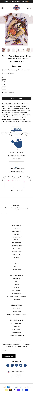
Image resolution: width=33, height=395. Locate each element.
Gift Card (16, 287)
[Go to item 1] (4, 50)
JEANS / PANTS (16, 237)
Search (17, 284)
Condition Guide (16, 311)
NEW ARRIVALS (16, 225)
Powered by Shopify (17, 377)
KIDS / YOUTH (16, 254)
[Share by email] (21, 190)
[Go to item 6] (28, 50)
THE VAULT (16, 249)
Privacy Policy (16, 293)
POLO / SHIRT (16, 243)
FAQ (16, 281)
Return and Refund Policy (16, 335)
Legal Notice (16, 299)
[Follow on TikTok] (25, 365)
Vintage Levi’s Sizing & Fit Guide (16, 314)
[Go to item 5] (23, 50)
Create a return (16, 326)
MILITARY (16, 257)
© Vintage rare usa (16, 375)
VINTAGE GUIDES (16, 246)
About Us (16, 266)
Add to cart (16, 98)
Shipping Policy (16, 332)
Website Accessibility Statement (16, 296)
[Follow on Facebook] (7, 365)
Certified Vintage (16, 269)
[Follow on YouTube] (20, 365)
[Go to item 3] (13, 50)
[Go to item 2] (8, 50)
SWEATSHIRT (16, 231)
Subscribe (8, 356)
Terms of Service (16, 290)
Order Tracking (16, 329)
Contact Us (16, 278)
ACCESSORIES (16, 251)
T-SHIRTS (16, 228)
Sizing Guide (16, 308)
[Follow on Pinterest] (16, 365)
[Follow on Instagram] (12, 365)
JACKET (16, 234)
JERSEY (16, 240)
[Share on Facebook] (15, 190)
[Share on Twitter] (17, 190)
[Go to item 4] (18, 50)
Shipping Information (16, 323)
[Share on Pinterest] (19, 190)
